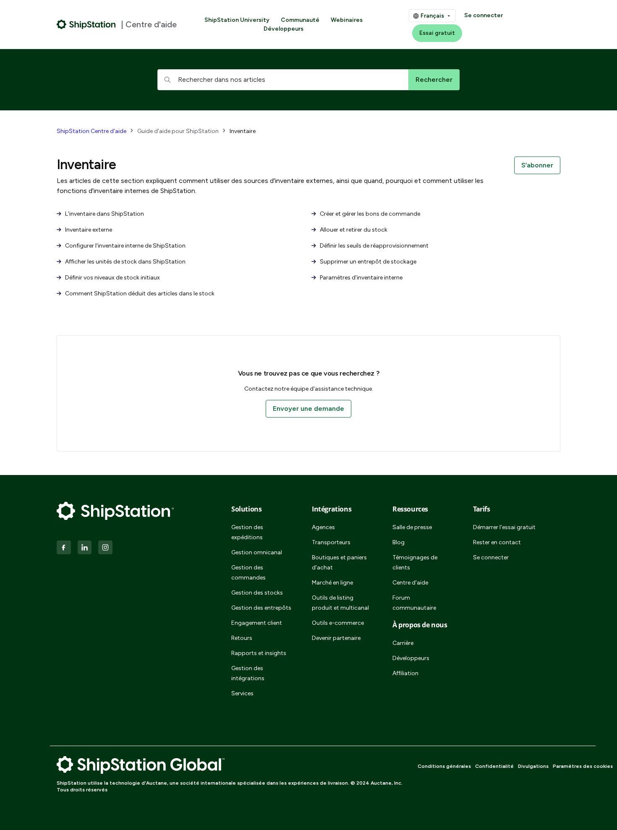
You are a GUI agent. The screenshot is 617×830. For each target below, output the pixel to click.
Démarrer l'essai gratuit (504, 527)
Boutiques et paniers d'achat (339, 562)
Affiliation (405, 673)
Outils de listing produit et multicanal (340, 602)
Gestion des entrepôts (261, 607)
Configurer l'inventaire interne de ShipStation (125, 245)
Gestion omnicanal (256, 552)
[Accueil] (86, 24)
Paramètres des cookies (583, 766)
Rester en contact (497, 542)
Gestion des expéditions (247, 532)
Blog (398, 542)
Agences (323, 527)
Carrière (402, 643)
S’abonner (537, 165)
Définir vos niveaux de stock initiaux (112, 277)
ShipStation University (236, 19)
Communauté (300, 19)
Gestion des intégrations (247, 673)
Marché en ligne (332, 582)
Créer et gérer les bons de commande (369, 213)
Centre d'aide (410, 582)
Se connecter (483, 15)
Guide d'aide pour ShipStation (178, 131)
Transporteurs (331, 542)
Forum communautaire (414, 602)
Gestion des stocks (257, 592)
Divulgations (533, 766)
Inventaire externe (88, 229)
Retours (241, 638)
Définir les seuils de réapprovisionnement (374, 245)
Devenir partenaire (336, 638)
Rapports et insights (258, 653)
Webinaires (347, 19)
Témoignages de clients (414, 562)
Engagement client (256, 622)
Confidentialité (494, 766)
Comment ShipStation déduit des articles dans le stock (139, 293)
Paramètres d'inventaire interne (361, 277)
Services (242, 693)
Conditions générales (444, 766)
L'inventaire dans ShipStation (104, 213)
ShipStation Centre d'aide (91, 131)
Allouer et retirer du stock (353, 229)
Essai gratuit (437, 33)
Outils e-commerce (338, 622)
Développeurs (283, 28)
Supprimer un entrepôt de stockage (367, 261)
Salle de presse (412, 527)
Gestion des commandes (248, 572)
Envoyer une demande (308, 408)
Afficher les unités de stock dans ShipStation (125, 261)
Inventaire (243, 131)
